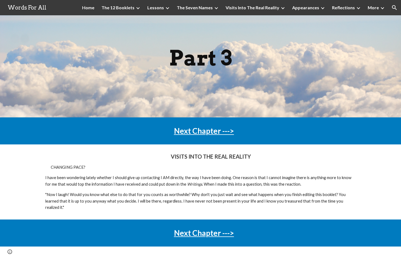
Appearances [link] (305, 7)
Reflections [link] (343, 7)
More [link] (373, 7)
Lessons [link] (155, 7)
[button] (394, 7)
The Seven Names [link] (195, 7)
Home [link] (88, 7)
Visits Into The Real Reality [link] (252, 7)
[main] (200, 66)
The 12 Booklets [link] (117, 7)
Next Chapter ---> (204, 130)
